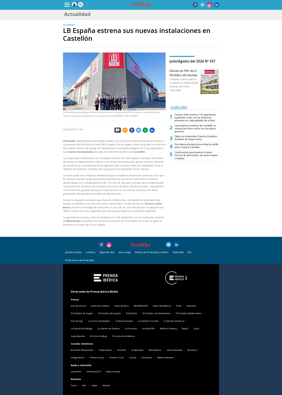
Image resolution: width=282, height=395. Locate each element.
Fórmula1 (121, 350)
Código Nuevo (78, 357)
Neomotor (192, 350)
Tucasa (132, 357)
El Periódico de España (109, 313)
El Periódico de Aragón (82, 313)
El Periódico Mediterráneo (188, 313)
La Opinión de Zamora (109, 328)
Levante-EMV (148, 328)
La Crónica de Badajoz (99, 320)
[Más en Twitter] (168, 244)
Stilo (84, 385)
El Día (178, 305)
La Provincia (131, 328)
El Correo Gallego (99, 336)
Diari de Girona (78, 305)
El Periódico (131, 313)
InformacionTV (93, 371)
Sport (196, 328)
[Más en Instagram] (109, 244)
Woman (106, 385)
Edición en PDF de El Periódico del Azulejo (183, 73)
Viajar (94, 385)
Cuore (74, 385)
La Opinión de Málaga (81, 328)
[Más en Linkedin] (176, 244)
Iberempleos (155, 350)
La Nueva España (124, 320)
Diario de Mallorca (162, 305)
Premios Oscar (116, 357)
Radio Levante (113, 371)
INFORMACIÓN (141, 305)
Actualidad (68, 24)
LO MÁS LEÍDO (179, 107)
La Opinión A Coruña (148, 320)
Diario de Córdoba (100, 305)
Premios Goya (97, 357)
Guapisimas (137, 350)
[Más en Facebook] (101, 244)
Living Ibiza (146, 357)
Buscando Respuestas (82, 350)
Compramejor (105, 350)
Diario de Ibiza (121, 305)
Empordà (191, 305)
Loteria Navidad (174, 350)
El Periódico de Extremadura (157, 313)
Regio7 (185, 328)
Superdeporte (78, 336)
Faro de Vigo (77, 320)
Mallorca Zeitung (168, 328)
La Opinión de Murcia (174, 320)
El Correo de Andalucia (123, 336)
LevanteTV (76, 371)
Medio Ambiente (165, 357)
